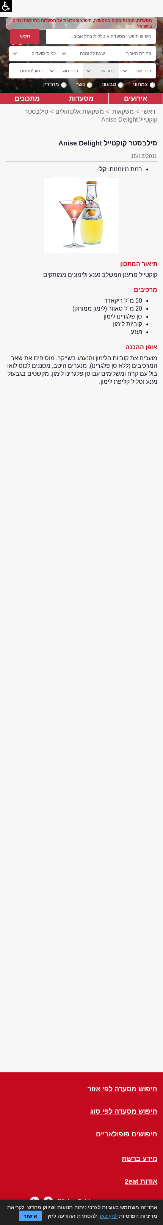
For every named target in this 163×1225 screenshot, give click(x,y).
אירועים (135, 98)
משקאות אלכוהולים (79, 111)
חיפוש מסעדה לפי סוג (123, 1111)
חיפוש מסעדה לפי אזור (122, 1089)
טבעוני (109, 84)
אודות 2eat (141, 1181)
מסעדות (81, 98)
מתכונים (27, 98)
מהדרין (51, 84)
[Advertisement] (81, 729)
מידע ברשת (139, 1158)
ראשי (148, 111)
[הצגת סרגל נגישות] (6, 6)
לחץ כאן (109, 1216)
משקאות (122, 111)
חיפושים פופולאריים (126, 1134)
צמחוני (140, 84)
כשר (80, 84)
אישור (31, 1216)
